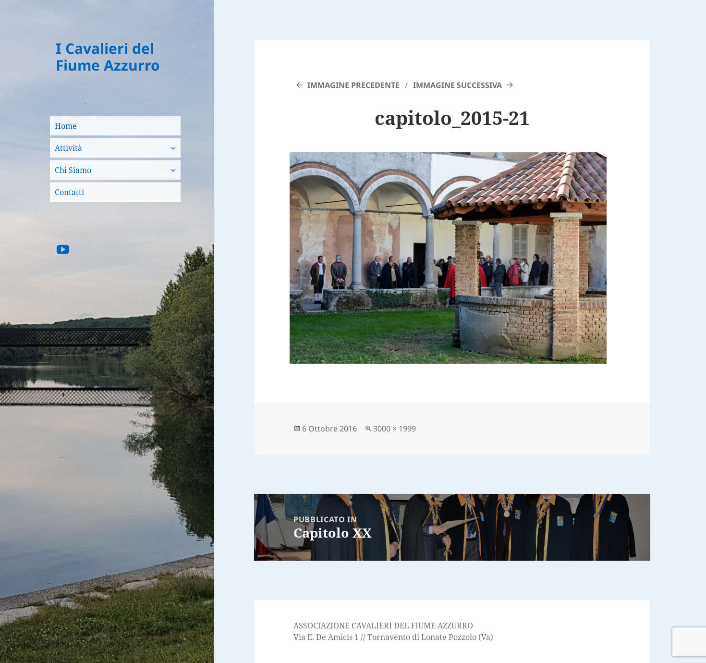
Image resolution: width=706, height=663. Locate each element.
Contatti (69, 192)
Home (66, 126)
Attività (68, 148)
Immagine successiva (457, 85)
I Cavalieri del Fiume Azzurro (108, 56)
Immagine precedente (353, 85)
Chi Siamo (73, 170)
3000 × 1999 (394, 428)
